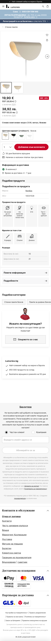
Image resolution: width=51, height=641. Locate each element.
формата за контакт (31, 486)
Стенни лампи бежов (13, 302)
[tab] (25, 536)
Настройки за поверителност (16, 613)
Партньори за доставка (18, 595)
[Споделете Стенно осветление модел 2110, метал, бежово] (47, 40)
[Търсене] (43, 6)
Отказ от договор (11, 516)
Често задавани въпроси (15, 525)
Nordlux (29, 190)
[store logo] (14, 6)
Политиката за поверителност (35, 489)
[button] (6, 87)
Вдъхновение (9, 562)
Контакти (7, 520)
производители (20, 498)
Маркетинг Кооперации (14, 534)
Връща (5, 530)
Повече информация (15, 272)
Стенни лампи (11, 27)
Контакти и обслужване (18, 510)
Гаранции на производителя (16, 557)
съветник (22, 562)
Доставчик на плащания (18, 571)
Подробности (11, 280)
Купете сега (29, 17)
